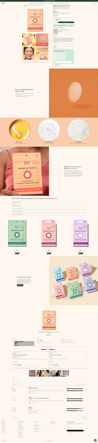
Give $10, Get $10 (20, 429)
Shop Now (20, 285)
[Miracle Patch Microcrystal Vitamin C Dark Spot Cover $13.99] (49, 320)
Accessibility (36, 429)
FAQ (35, 423)
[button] (31, 3)
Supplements (4, 426)
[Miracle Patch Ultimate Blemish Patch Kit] (55, 31)
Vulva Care (3, 428)
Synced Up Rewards (21, 428)
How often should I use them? (16, 205)
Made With (55, 45)
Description (55, 36)
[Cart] (96, 3)
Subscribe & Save (20, 426)
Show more (35, 61)
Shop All (3, 432)
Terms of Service (36, 431)
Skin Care (3, 425)
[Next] (97, 233)
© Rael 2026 (3, 440)
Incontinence (4, 429)
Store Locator (20, 435)
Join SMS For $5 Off (21, 437)
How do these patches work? (16, 202)
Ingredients (55, 47)
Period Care (3, 423)
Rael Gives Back (20, 432)
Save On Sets (4, 431)
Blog (18, 431)
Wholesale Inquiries (21, 434)
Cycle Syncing (20, 425)
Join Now (71, 25)
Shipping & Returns (37, 425)
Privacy (35, 426)
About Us (19, 423)
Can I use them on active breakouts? (17, 208)
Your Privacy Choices (38, 428)
